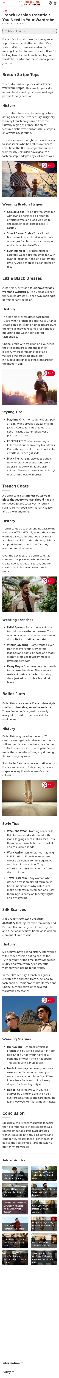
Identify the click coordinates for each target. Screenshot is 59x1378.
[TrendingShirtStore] (4, 10)
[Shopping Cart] (55, 3)
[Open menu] (9, 3)
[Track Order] (50, 3)
